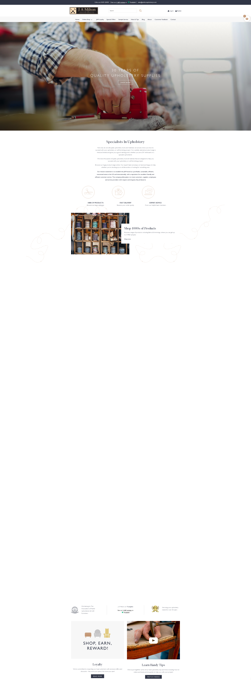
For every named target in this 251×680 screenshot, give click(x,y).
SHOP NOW (125, 82)
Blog (143, 19)
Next (235, 429)
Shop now (127, 239)
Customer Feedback (161, 19)
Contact (173, 19)
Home (77, 19)
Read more (97, 676)
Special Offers (111, 19)
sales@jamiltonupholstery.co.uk (146, 2)
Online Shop (86, 19)
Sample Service (123, 19)
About (150, 19)
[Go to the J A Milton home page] (84, 10)
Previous (16, 429)
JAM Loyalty (100, 19)
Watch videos (153, 677)
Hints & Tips (135, 19)
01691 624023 (105, 2)
